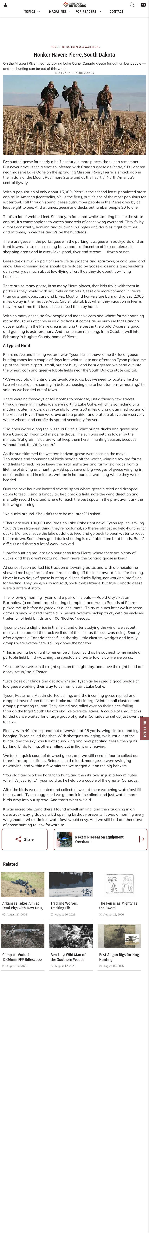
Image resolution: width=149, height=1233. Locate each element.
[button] (32, 12)
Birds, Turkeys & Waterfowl (81, 47)
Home (54, 47)
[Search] (132, 5)
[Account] (5, 5)
